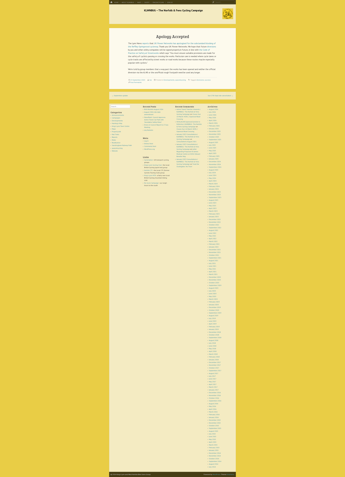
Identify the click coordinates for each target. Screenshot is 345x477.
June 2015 (212, 436)
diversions (211, 46)
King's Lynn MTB (150, 175)
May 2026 (212, 118)
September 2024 (215, 167)
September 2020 (215, 285)
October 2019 (214, 310)
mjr (150, 80)
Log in (146, 141)
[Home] (111, 2)
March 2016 (213, 412)
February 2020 (214, 302)
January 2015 (214, 450)
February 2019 (214, 327)
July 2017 (212, 376)
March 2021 (213, 274)
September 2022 (215, 228)
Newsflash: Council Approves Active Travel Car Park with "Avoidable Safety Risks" (154, 119)
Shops (146, 2)
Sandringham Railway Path (122, 145)
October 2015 (214, 426)
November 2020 (215, 280)
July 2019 (212, 318)
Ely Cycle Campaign (151, 183)
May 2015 (212, 439)
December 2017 (215, 362)
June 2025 (212, 148)
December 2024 (215, 161)
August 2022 (213, 230)
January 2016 (214, 417)
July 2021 (212, 263)
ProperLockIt (116, 132)
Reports (114, 137)
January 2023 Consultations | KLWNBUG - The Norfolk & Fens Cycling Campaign (188, 136)
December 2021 (215, 250)
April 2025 (212, 153)
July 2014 (212, 467)
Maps (139, 2)
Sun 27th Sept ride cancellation (220, 96)
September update (120, 96)
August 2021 (213, 260)
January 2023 (214, 217)
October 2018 (214, 335)
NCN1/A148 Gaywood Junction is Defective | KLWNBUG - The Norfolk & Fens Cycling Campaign (189, 124)
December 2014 (215, 453)
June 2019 (212, 321)
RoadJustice (116, 143)
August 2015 (213, 431)
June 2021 (212, 266)
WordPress (216, 474)
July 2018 (212, 343)
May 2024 (212, 178)
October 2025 (214, 137)
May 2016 (212, 406)
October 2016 (214, 398)
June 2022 (212, 233)
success (208, 80)
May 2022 (212, 236)
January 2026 (214, 129)
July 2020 (212, 291)
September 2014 (215, 461)
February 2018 (214, 357)
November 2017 (215, 365)
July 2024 (212, 173)
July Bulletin (148, 130)
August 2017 (213, 373)
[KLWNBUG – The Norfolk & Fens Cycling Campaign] (227, 18)
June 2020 (212, 294)
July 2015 (212, 434)
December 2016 (215, 392)
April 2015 (212, 442)
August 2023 (213, 200)
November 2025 (215, 134)
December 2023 (215, 192)
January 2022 (214, 247)
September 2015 (215, 428)
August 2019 (213, 315)
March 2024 (213, 184)
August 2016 (213, 404)
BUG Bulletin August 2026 (153, 109)
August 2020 (213, 288)
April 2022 (212, 238)
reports (145, 43)
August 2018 (213, 340)
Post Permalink (136, 82)
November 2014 (215, 456)
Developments (169, 80)
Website (115, 151)
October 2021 (214, 255)
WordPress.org (149, 149)
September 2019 (215, 313)
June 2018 (212, 346)
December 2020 (215, 277)
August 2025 (213, 142)
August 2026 (213, 109)
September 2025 (215, 140)
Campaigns (116, 118)
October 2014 (214, 459)
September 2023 (215, 197)
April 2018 (212, 351)
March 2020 (213, 299)
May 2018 (212, 349)
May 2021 (212, 269)
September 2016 (215, 401)
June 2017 (212, 379)
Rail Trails (115, 134)
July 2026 (212, 112)
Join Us (170, 2)
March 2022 (213, 241)
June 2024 (212, 175)
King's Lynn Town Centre (120, 126)
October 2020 (214, 283)
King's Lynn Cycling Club (153, 165)
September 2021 (215, 258)
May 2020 (212, 296)
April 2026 (212, 120)
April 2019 (212, 324)
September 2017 (215, 371)
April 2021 (212, 272)
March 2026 (213, 123)
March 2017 (213, 387)
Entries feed (148, 144)
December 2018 (215, 332)
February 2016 (214, 414)
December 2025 (215, 131)
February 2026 (214, 126)
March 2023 (213, 211)
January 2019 (214, 329)
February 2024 (214, 186)
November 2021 (215, 252)
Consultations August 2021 (186, 142)
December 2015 (215, 420)
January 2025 (214, 159)
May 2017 (212, 382)
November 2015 (215, 423)
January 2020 (214, 305)
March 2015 (213, 445)
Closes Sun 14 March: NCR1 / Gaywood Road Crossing (189, 116)
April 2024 (212, 181)
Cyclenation (148, 160)
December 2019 (215, 307)
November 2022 (215, 222)
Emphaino (230, 474)
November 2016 (215, 395)
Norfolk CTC (148, 170)
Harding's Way (117, 123)
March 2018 (213, 354)
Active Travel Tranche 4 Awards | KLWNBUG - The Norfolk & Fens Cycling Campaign (188, 111)
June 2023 (212, 203)
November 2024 (215, 164)
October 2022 (214, 225)
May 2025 (212, 151)
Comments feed (150, 146)
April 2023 (212, 208)
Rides (114, 140)
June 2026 (212, 115)
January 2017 (214, 390)
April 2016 (212, 409)
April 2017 (212, 384)
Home (116, 2)
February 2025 (214, 156)
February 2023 (214, 214)
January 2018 (214, 360)
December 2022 (215, 219)
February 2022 (214, 244)
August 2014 (213, 464)
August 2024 (213, 170)
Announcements (118, 115)
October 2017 (214, 368)
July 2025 (212, 145)
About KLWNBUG (128, 2)
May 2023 (212, 206)
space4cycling (158, 2)
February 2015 (214, 448)
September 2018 (215, 337)
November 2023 (215, 195)
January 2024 (214, 189)
